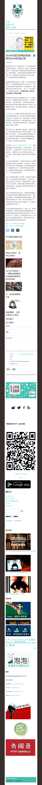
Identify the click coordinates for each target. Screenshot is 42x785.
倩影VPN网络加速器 (12, 501)
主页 (8, 22)
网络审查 (20, 642)
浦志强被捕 (9, 113)
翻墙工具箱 (11, 27)
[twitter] (19, 407)
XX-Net (8, 503)
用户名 (8, 326)
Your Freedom (10, 498)
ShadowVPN (10, 496)
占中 (8, 639)
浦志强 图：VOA (12, 51)
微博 (18, 640)
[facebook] (24, 407)
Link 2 (21, 477)
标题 (7, 332)
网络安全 (10, 643)
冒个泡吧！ (9, 319)
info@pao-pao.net (18, 684)
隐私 (7, 646)
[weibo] (13, 408)
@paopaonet (15, 687)
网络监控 (29, 643)
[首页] (21, 10)
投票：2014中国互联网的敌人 (15, 226)
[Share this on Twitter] (7, 230)
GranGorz (9, 506)
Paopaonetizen (18, 691)
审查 (15, 640)
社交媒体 (31, 639)
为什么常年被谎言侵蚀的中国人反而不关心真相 (21, 551)
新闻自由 (23, 640)
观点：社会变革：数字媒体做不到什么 (18, 572)
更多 (34, 648)
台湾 (12, 640)
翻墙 (34, 643)
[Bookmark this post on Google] (18, 230)
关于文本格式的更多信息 (24, 354)
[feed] (28, 407)
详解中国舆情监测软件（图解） (16, 594)
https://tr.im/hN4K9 (21, 474)
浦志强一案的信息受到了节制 (22, 145)
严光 (7, 33)
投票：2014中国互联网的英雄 (15, 223)
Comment (9, 338)
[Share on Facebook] (12, 230)
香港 (12, 645)
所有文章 (10, 25)
